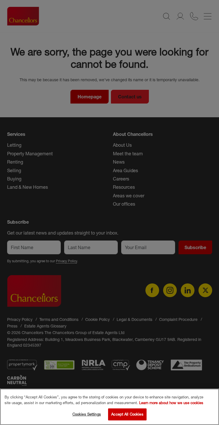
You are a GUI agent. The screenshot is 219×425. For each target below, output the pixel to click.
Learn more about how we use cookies (171, 402)
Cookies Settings (86, 414)
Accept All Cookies (127, 414)
